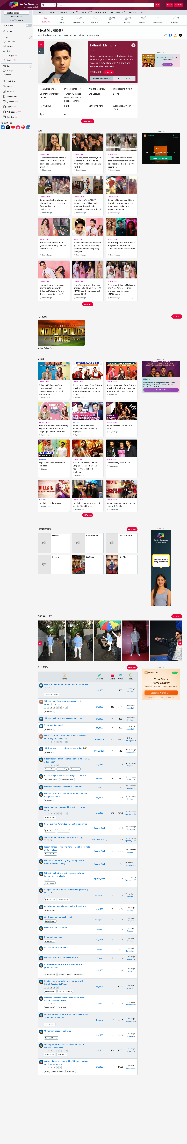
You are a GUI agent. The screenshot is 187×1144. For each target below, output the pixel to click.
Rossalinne (99, 739)
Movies (10, 46)
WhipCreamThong (99, 839)
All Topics (11, 70)
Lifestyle (10, 55)
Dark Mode (8, 25)
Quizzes (10, 101)
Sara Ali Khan (61, 1008)
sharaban (130, 1036)
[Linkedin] (28, 127)
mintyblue (99, 919)
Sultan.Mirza (99, 895)
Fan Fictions (12, 96)
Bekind (99, 929)
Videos (10, 86)
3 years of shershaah (53, 937)
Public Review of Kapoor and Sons (119, 427)
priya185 (99, 690)
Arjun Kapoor (49, 883)
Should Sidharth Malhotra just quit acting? (63, 837)
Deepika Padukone (65, 991)
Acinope (99, 778)
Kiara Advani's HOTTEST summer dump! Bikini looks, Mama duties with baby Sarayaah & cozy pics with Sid (87, 204)
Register (178, 5)
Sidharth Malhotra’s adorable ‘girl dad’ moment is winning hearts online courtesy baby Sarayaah (87, 247)
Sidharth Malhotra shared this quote (61, 957)
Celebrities (11, 81)
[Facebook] (3, 127)
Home (9, 31)
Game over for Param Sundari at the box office (65, 824)
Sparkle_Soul (130, 814)
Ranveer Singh (62, 769)
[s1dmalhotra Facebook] (170, 35)
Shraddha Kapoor (65, 974)
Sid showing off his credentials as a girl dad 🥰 (65, 748)
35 (66, 742)
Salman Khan (49, 769)
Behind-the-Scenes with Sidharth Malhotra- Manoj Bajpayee (85, 428)
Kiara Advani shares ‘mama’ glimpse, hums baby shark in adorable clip (53, 245)
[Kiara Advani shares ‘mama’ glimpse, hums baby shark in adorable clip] (54, 227)
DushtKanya (130, 1068)
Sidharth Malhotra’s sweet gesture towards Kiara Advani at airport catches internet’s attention (121, 162)
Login (169, 5)
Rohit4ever (130, 865)
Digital (9, 51)
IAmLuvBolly (130, 708)
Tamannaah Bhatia (51, 694)
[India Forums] (23, 5)
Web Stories (12, 112)
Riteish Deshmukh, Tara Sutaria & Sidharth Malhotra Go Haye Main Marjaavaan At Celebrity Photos (87, 389)
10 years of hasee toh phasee (57, 1031)
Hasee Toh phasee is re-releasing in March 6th (65, 775)
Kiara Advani (49, 711)
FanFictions (101, 12)
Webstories (117, 12)
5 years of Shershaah (53, 725)
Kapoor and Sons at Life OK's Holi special (52, 464)
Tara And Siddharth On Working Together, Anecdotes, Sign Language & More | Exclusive (53, 428)
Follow (108, 72)
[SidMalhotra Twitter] (180, 35)
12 (66, 707)
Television (11, 41)
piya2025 (130, 959)
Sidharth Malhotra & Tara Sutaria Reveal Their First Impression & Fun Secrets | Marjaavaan (51, 389)
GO (157, 5)
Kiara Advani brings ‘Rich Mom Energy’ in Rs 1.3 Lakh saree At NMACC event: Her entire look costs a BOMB (87, 289)
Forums (7, 66)
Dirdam (130, 691)
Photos (143, 12)
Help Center (12, 117)
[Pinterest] (23, 127)
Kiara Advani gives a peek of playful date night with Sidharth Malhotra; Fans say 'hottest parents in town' (53, 289)
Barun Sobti (71, 1071)
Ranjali (130, 921)
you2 (130, 971)
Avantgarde (130, 741)
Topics (63, 12)
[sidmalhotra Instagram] (175, 35)
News (5, 37)
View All (132, 667)
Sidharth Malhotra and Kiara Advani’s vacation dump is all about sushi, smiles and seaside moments (121, 204)
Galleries (10, 91)
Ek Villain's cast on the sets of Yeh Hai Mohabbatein (86, 504)
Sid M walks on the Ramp (55, 927)
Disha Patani (49, 1008)
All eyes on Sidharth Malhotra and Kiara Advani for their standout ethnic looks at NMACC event (121, 289)
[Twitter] (8, 127)
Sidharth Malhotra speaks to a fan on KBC (63, 786)
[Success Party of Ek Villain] (121, 448)
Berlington (130, 951)
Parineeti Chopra (51, 779)
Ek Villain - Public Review (50, 503)
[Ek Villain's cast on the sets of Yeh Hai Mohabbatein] (88, 489)
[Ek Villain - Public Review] (54, 489)
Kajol (47, 1071)
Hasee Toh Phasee (67, 779)
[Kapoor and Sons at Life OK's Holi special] (54, 448)
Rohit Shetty (61, 1054)
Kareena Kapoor (57, 1071)
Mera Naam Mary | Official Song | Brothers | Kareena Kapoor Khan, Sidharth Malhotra (85, 467)
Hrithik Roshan (50, 921)
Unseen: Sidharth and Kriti (56, 947)
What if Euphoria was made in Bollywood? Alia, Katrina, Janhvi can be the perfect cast (121, 245)
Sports (9, 60)
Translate (18, 20)
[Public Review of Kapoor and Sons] (121, 411)
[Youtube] (13, 127)
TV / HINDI (76, 422)
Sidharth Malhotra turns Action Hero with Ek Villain (121, 504)
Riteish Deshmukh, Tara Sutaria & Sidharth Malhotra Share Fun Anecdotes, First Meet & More (121, 388)
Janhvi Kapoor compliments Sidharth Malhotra (65, 906)
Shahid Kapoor (50, 974)
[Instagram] (18, 127)
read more (95, 72)
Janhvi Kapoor (50, 817)
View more (88, 121)
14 (66, 1051)
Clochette (130, 829)
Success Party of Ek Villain (118, 462)
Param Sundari (63, 831)
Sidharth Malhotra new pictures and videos (63, 718)
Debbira (99, 1020)
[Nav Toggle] (4, 4)
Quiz (73, 12)
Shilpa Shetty (49, 1054)
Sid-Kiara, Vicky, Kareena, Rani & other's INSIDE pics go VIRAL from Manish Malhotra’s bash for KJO (87, 162)
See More (7, 75)
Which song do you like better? (58, 917)
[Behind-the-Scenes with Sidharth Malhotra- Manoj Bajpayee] (88, 411)
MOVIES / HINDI (45, 154)
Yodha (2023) (49, 1024)
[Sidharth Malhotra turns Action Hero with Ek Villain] (121, 489)
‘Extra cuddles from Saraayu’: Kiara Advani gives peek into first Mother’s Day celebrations (53, 204)
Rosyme (130, 788)
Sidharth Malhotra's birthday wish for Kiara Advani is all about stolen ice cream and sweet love (53, 162)
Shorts (10, 107)
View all (88, 304)
